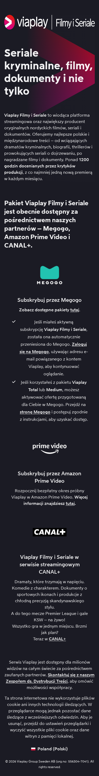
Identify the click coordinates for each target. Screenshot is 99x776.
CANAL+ (57, 638)
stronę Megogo (35, 411)
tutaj (74, 309)
